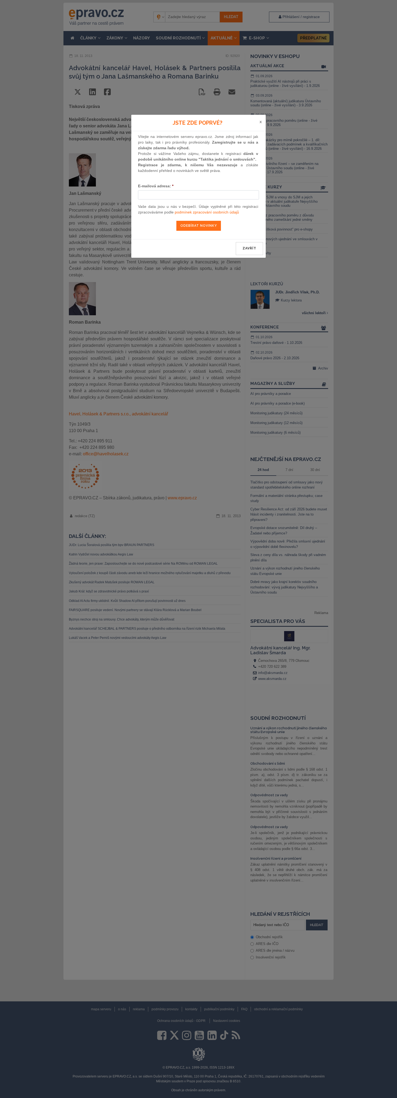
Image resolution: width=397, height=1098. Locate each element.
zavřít (249, 248)
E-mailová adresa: (155, 186)
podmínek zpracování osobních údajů (207, 212)
